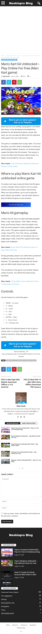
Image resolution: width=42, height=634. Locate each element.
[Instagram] (21, 417)
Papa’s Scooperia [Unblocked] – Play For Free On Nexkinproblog (25, 428)
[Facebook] (3, 82)
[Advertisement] (21, 30)
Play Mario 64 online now (16, 205)
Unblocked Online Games (14, 55)
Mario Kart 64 (11, 360)
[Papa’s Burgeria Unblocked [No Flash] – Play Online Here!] (5, 445)
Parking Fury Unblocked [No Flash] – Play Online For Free (24, 452)
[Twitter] (9, 82)
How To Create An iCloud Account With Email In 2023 (25, 573)
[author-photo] (21, 398)
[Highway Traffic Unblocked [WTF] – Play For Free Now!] (5, 461)
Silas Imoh (6, 76)
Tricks (3, 610)
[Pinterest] (14, 82)
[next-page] (22, 468)
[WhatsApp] (19, 82)
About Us (15, 625)
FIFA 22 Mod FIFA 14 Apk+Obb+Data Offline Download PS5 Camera (32, 383)
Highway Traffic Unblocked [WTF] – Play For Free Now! (26, 460)
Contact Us (24, 625)
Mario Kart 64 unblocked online (26, 360)
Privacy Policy (21, 628)
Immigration (5, 606)
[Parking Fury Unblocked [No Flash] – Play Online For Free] (5, 454)
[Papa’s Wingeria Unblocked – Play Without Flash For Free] (5, 437)
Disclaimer (33, 625)
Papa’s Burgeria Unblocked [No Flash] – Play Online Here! (24, 444)
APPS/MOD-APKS (7, 613)
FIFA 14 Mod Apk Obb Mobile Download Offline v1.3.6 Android (10, 383)
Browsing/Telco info (7, 603)
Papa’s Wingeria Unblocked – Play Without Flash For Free (25, 436)
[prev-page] (19, 468)
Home (2, 55)
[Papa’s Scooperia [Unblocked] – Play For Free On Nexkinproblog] (5, 430)
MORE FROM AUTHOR (28, 423)
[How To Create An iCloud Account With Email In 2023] (7, 584)
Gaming (3, 599)
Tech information (6, 596)
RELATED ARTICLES (12, 423)
